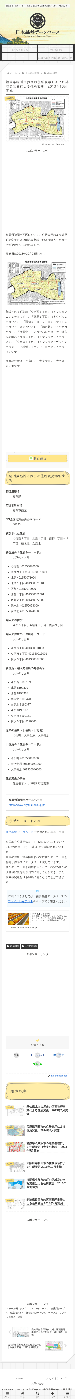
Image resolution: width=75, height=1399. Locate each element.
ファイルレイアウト (20, 901)
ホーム (19, 1378)
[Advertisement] (37, 190)
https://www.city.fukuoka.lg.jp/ (27, 804)
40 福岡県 (14, 946)
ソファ (62, 1312)
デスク (23, 1308)
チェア (45, 1308)
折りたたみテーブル (36, 1312)
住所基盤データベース (20, 831)
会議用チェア (17, 1312)
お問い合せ (37, 1383)
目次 (36, 458)
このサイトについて (56, 1378)
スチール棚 (12, 1308)
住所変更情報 (31, 946)
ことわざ (11, 1316)
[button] (67, 813)
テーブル (52, 1312)
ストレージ (34, 1308)
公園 (20, 1316)
